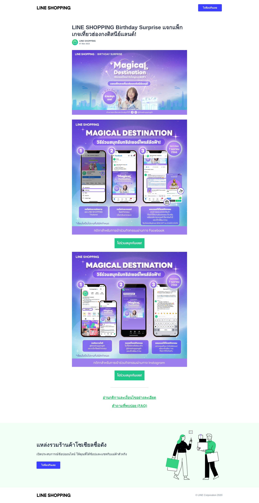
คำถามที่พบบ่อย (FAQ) (129, 405)
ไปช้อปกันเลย (210, 7)
